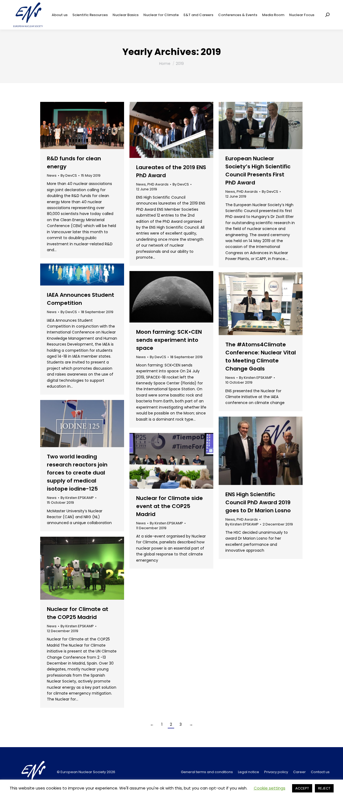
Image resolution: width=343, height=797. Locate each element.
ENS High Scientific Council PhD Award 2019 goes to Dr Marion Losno (258, 502)
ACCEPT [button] (302, 788)
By (69, 175)
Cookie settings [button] (269, 788)
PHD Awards (158, 184)
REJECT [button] (324, 788)
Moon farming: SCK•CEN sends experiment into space (169, 340)
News (52, 175)
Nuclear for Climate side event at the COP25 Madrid (169, 506)
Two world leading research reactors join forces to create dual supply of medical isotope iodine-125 (77, 472)
